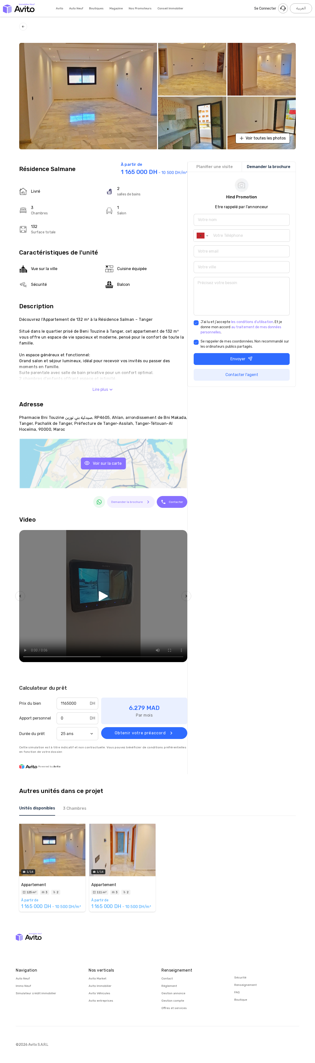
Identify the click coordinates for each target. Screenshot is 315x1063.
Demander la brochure (127, 502)
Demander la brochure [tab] (268, 166)
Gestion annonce (173, 993)
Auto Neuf (76, 8)
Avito (59, 8)
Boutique (240, 999)
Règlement (169, 986)
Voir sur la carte (107, 463)
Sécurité (240, 977)
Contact (167, 978)
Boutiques (96, 8)
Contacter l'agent (241, 374)
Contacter (176, 502)
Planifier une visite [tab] (214, 166)
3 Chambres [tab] (74, 808)
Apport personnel (35, 718)
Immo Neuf (23, 986)
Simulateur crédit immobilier (36, 993)
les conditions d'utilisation (252, 322)
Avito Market (97, 978)
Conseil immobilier (170, 8)
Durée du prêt (32, 733)
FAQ (237, 992)
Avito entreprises (101, 1000)
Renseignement (245, 985)
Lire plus (100, 389)
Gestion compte (172, 1000)
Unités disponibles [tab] (37, 808)
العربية (301, 8)
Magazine (116, 8)
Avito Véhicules (99, 993)
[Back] (23, 27)
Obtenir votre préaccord (140, 733)
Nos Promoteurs (140, 8)
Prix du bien (30, 703)
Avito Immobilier (100, 986)
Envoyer (237, 359)
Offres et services (174, 1008)
